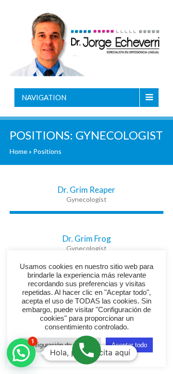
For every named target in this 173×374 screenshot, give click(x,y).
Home (18, 151)
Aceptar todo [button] (129, 345)
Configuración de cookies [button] (60, 345)
